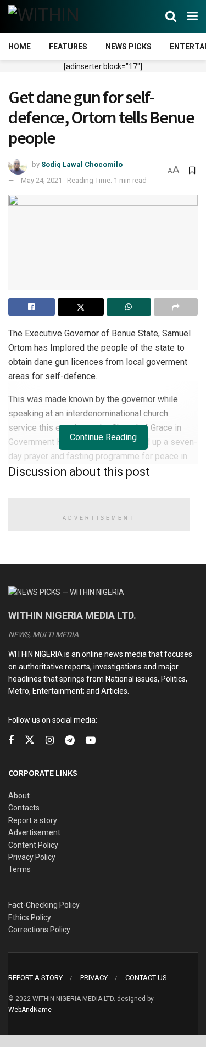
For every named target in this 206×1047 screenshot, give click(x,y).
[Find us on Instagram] (50, 740)
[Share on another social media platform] (176, 307)
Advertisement (34, 832)
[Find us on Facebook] (11, 740)
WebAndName (30, 1010)
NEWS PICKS (128, 46)
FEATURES (68, 46)
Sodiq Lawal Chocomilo (82, 164)
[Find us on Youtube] (91, 740)
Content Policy (33, 845)
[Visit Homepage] (61, 16)
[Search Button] (170, 16)
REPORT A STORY (35, 977)
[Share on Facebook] (31, 307)
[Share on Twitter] (81, 307)
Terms (19, 869)
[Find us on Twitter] (30, 740)
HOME (19, 46)
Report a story (32, 820)
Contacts (24, 807)
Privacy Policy (31, 857)
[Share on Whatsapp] (129, 307)
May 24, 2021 (41, 180)
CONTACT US (146, 977)
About (19, 795)
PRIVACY (94, 977)
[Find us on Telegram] (70, 740)
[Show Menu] (192, 16)
